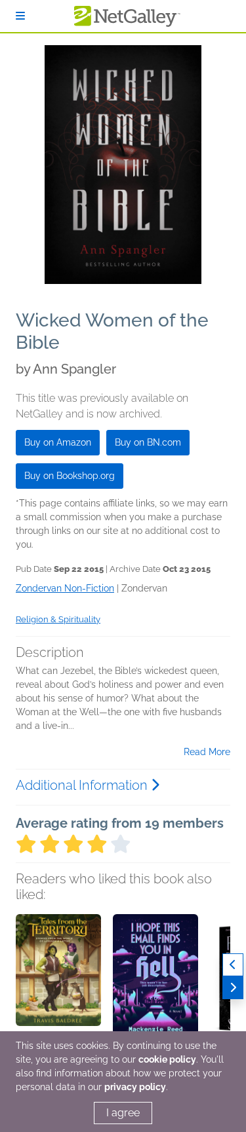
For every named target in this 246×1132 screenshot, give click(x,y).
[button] (58, 983)
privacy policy (135, 1087)
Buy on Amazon (57, 442)
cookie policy (167, 1059)
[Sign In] (20, 16)
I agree (123, 1112)
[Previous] (232, 964)
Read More (207, 752)
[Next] (232, 987)
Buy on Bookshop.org (69, 475)
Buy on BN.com (148, 442)
